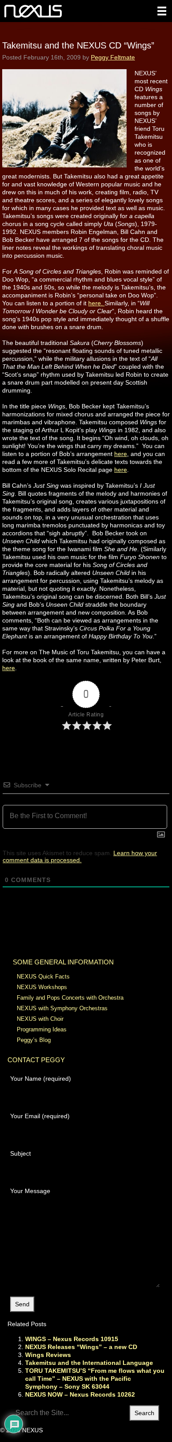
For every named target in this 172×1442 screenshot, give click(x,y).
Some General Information (63, 962)
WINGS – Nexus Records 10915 (71, 1338)
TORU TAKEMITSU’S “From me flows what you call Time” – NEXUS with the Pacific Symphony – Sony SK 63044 (95, 1378)
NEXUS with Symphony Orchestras (62, 1008)
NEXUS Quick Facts (43, 976)
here (120, 453)
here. (96, 303)
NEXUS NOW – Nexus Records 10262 (80, 1394)
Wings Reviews (48, 1354)
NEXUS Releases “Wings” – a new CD (81, 1346)
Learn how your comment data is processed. (80, 856)
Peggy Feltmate (113, 57)
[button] (161, 11)
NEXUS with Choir (40, 1019)
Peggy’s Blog (34, 1040)
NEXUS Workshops (42, 987)
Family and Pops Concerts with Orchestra (70, 997)
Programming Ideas (42, 1029)
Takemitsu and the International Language (89, 1362)
